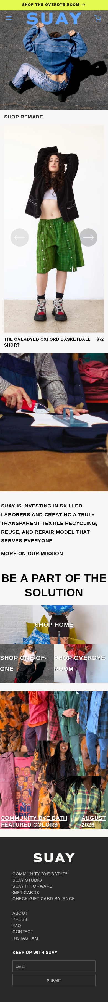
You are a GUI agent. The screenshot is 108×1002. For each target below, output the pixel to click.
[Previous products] (20, 237)
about (20, 913)
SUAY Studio (27, 880)
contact (22, 931)
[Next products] (88, 237)
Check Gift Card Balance (43, 898)
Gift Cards (25, 892)
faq (16, 925)
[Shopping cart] (97, 18)
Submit (54, 980)
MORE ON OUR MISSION (32, 553)
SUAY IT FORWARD (32, 886)
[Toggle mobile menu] (9, 18)
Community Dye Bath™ (39, 873)
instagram (25, 938)
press (19, 919)
